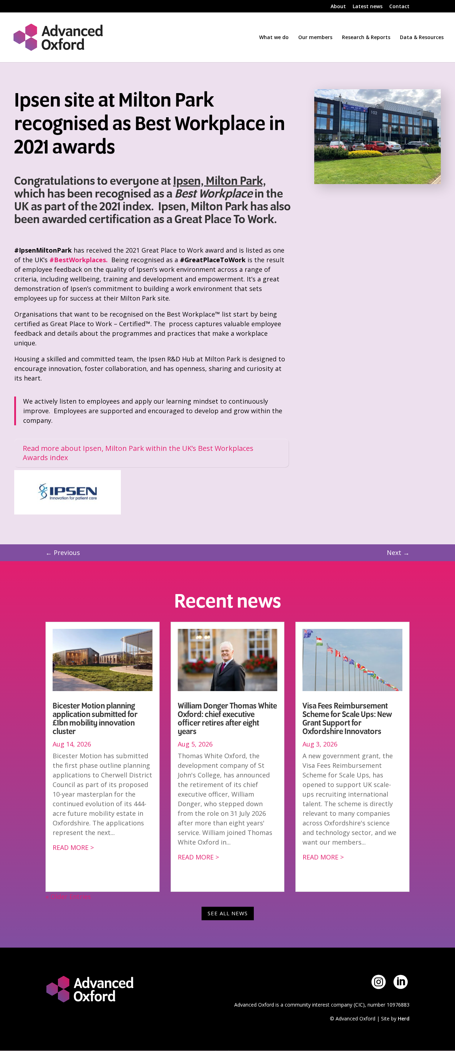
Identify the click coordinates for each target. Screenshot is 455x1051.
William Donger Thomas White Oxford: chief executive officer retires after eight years (227, 719)
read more (71, 847)
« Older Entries (68, 896)
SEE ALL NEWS (228, 913)
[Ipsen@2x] (67, 512)
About (338, 7)
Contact (399, 7)
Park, (252, 181)
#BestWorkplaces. (78, 259)
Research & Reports (366, 38)
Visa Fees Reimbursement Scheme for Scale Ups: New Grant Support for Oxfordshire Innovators (347, 719)
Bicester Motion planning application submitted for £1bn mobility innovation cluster (95, 719)
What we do (274, 38)
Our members (315, 38)
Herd (404, 1018)
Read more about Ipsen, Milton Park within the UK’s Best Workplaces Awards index (138, 452)
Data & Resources (422, 38)
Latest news (367, 7)
